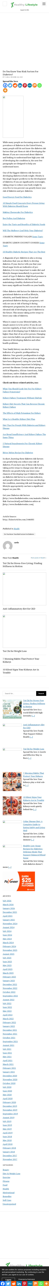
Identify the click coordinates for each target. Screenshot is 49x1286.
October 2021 (9, 1037)
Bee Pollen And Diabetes (14, 218)
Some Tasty (37, 236)
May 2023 (7, 965)
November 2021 (10, 1033)
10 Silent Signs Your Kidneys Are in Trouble (21, 671)
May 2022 (7, 1011)
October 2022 (9, 992)
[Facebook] (5, 85)
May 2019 (7, 1129)
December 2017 (10, 1155)
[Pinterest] (25, 85)
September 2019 (10, 1113)
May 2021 (7, 1056)
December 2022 (10, 984)
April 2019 (7, 1132)
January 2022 (9, 1026)
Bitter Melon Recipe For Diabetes (18, 452)
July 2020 (7, 1087)
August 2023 (8, 954)
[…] (33, 715)
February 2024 (9, 946)
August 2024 (8, 927)
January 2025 (9, 919)
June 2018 (7, 1136)
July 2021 (7, 1049)
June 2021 (7, 1052)
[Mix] (34, 85)
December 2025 (10, 912)
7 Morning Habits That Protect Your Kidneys (21, 660)
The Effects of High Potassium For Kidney (22, 413)
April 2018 (7, 1144)
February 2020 (9, 1102)
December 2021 (10, 1030)
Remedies (7, 1196)
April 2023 (7, 969)
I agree (8, 1279)
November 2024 (10, 923)
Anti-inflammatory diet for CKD (19, 608)
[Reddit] (15, 85)
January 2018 (9, 1151)
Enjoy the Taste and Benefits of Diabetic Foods (24, 224)
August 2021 (8, 1045)
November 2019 (10, 1110)
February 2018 (9, 1148)
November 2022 (10, 988)
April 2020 (7, 1098)
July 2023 (7, 957)
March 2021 (8, 1064)
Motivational (8, 1192)
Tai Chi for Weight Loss (15, 651)
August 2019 (8, 1117)
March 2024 (8, 942)
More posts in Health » (38, 558)
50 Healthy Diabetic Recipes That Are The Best (24, 251)
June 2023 (7, 961)
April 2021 (7, 1060)
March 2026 (8, 904)
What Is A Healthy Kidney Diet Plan (19, 419)
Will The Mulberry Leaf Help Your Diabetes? (23, 230)
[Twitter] (10, 85)
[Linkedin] (20, 85)
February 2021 (9, 1068)
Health (6, 1188)
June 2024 (7, 935)
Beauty (6, 1169)
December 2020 (10, 1075)
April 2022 (7, 1014)
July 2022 (7, 1003)
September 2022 (10, 995)
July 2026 (7, 900)
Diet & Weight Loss (11, 1173)
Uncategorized (9, 1204)
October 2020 (9, 1083)
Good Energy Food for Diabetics (17, 197)
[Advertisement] (24, 40)
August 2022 (8, 999)
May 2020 (7, 1094)
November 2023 (10, 950)
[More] (5, 90)
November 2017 (10, 1159)
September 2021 (10, 1041)
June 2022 (7, 1007)
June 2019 (7, 1125)
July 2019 (7, 1121)
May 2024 (7, 938)
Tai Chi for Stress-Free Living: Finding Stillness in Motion (22, 565)
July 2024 (7, 931)
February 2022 (9, 1022)
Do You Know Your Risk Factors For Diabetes (19, 534)
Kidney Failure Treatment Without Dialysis (22, 397)
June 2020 (7, 1090)
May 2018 (7, 1140)
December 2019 (10, 1106)
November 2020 (10, 1079)
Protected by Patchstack (26, 1279)
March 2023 (8, 973)
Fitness (6, 1181)
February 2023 (9, 976)
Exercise (6, 1177)
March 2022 (8, 1018)
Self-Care (7, 1200)
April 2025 (7, 916)
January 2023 (9, 980)
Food (5, 1185)
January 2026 (9, 908)
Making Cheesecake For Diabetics (18, 212)
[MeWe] (30, 85)
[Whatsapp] (39, 85)
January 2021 (9, 1071)
